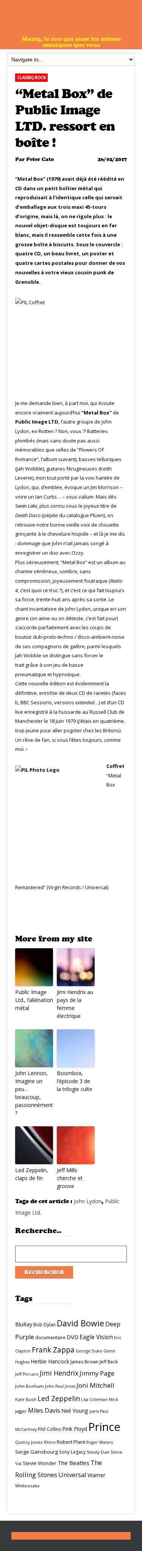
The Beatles (73, 1463)
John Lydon (87, 1201)
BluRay (23, 1324)
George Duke (89, 1351)
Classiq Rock (31, 77)
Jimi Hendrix (59, 1372)
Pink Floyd (74, 1428)
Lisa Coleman (94, 1399)
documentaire (50, 1337)
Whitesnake (27, 1485)
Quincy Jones (29, 1442)
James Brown (84, 1362)
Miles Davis (44, 1410)
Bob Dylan (44, 1324)
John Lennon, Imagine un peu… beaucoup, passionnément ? (34, 1092)
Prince (104, 1426)
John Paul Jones (60, 1386)
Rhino (50, 1442)
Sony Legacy (72, 1452)
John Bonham (29, 1386)
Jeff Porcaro (27, 1374)
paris (94, 1411)
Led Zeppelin (58, 1398)
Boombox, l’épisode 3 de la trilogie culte (74, 1081)
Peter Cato (40, 159)
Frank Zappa (53, 1350)
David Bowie (80, 1323)
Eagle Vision (96, 1337)
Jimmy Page (97, 1373)
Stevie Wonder (39, 1463)
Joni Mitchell (95, 1385)
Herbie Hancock (50, 1361)
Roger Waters (99, 1442)
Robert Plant (71, 1441)
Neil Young (74, 1410)
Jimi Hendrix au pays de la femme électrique (75, 1003)
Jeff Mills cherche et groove (70, 1178)
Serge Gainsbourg (36, 1451)
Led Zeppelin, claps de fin (31, 1174)
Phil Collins (49, 1429)
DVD (72, 1337)
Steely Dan (98, 1452)
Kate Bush (25, 1399)
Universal (72, 1474)
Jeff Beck (109, 1362)
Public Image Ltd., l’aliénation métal (34, 1000)
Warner (96, 1475)
